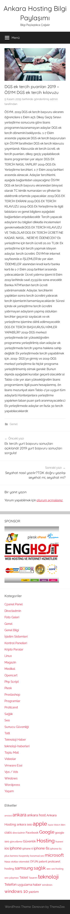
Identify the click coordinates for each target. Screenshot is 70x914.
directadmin (19, 833)
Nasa (7, 861)
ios (6, 848)
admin (54, 99)
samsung (24, 868)
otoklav (14, 861)
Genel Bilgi (11, 630)
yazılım (34, 892)
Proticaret (11, 707)
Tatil (7, 733)
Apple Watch (54, 825)
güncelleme (16, 841)
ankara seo (24, 824)
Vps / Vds (11, 772)
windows (47, 884)
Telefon (10, 884)
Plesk (8, 688)
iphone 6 (27, 848)
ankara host (36, 815)
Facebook (32, 832)
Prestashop (12, 694)
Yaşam (9, 791)
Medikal (9, 669)
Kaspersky (24, 856)
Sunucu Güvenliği (16, 727)
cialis (8, 832)
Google (46, 832)
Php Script (11, 681)
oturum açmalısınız (50, 500)
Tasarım (33, 877)
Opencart (10, 675)
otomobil (24, 861)
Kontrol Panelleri (15, 643)
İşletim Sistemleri (16, 636)
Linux (8, 656)
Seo (7, 720)
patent (43, 861)
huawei (59, 841)
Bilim (63, 825)
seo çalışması (11, 878)
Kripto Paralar (13, 649)
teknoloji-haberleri (16, 746)
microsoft (54, 855)
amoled (8, 815)
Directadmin (12, 611)
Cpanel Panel (13, 604)
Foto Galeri (11, 617)
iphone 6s (41, 848)
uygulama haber (29, 884)
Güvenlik (29, 841)
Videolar (10, 759)
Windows (11, 778)
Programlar (12, 701)
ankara (19, 814)
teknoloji (48, 877)
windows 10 (16, 891)
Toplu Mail (11, 752)
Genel (14, 424)
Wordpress (12, 785)
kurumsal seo (37, 856)
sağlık (40, 868)
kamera (14, 856)
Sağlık (8, 714)
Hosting (46, 841)
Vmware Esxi (13, 765)
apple (40, 823)
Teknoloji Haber (15, 739)
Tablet (23, 877)
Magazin (10, 662)
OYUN (34, 861)
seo (48, 868)
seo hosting (57, 869)
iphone (16, 848)
